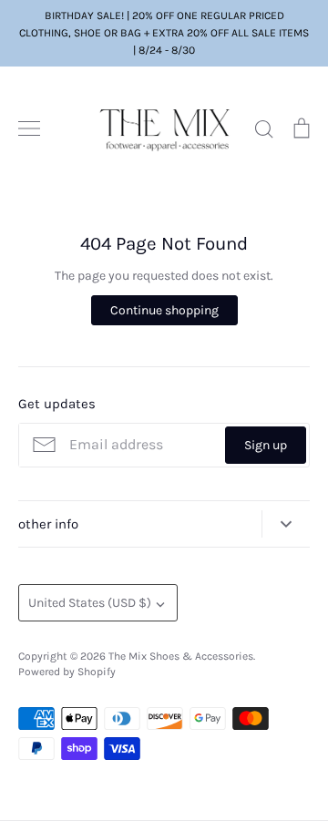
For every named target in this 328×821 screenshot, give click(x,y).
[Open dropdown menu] (285, 524)
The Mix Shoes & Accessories (180, 656)
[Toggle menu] (29, 128)
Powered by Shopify (67, 671)
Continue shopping (164, 310)
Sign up (265, 445)
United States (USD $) (89, 603)
